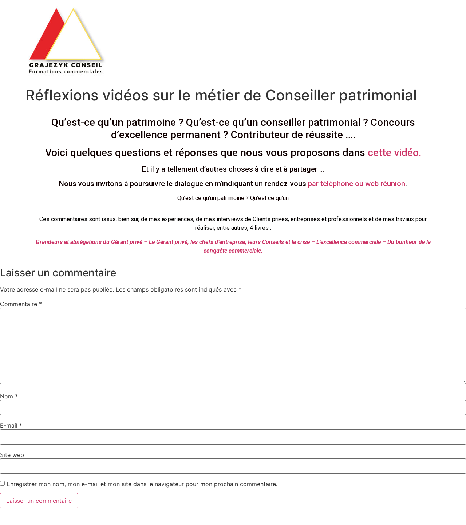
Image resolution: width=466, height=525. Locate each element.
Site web (12, 455)
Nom (9, 396)
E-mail (11, 425)
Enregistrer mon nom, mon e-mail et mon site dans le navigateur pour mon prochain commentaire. (142, 484)
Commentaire (21, 304)
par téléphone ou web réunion (356, 183)
